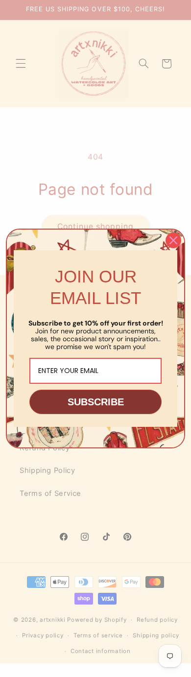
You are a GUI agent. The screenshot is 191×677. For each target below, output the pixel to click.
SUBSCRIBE (96, 402)
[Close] (173, 240)
